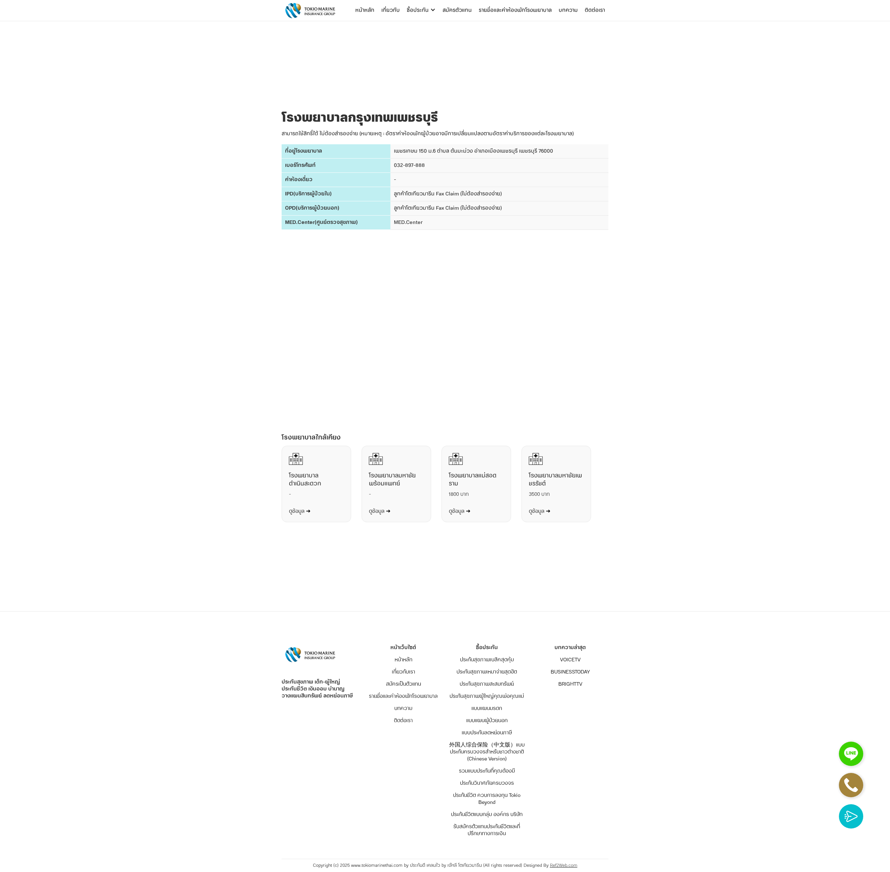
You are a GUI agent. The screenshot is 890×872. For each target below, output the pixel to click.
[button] (421, 10)
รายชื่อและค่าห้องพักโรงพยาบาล (515, 10)
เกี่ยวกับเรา (403, 672)
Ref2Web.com (563, 865)
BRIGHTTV (570, 684)
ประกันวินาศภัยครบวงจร (487, 783)
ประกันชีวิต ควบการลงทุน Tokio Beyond (486, 799)
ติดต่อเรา (595, 10)
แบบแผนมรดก (486, 708)
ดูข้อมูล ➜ (299, 511)
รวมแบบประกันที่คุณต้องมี (487, 771)
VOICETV (570, 659)
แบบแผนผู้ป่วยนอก (487, 720)
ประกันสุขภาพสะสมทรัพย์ (487, 684)
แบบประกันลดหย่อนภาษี (487, 732)
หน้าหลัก (364, 10)
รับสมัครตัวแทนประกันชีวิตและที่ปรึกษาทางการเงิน (486, 830)
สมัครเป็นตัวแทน (403, 684)
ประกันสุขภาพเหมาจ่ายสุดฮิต (486, 672)
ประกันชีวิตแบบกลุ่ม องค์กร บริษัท (487, 814)
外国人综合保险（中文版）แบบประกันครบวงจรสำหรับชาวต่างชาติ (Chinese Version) (487, 752)
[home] (309, 10)
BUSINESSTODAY (570, 672)
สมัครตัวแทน (457, 10)
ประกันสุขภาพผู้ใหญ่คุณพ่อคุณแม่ (487, 696)
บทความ (568, 10)
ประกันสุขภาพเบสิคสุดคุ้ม (487, 659)
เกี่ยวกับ (390, 10)
